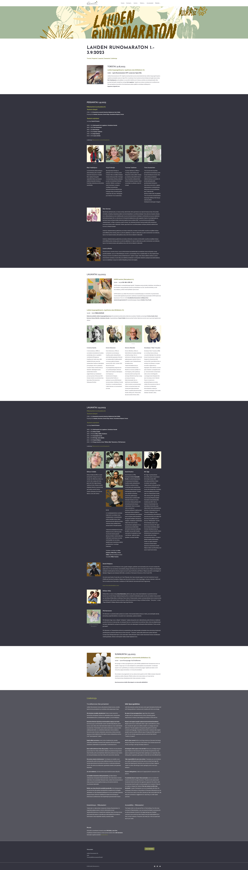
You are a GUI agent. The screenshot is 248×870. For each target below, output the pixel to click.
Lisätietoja (114, 58)
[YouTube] (160, 866)
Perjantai (94, 58)
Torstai (89, 58)
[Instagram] (154, 866)
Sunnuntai (107, 58)
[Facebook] (157, 866)
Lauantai (100, 58)
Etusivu (122, 3)
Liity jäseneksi (150, 3)
